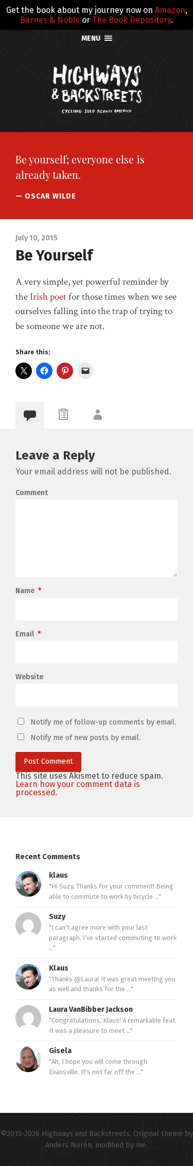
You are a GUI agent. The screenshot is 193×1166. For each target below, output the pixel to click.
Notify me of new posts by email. (85, 737)
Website (29, 677)
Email (28, 634)
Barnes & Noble (50, 20)
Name (28, 591)
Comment (31, 493)
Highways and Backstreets (86, 1133)
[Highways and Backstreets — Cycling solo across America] (97, 88)
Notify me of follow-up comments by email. (103, 722)
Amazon (170, 10)
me (141, 1145)
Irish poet (48, 296)
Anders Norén (68, 1145)
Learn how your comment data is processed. (77, 788)
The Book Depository (131, 20)
